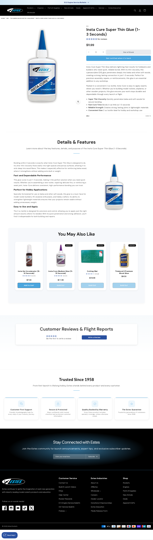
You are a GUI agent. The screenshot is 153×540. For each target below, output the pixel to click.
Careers (94, 495)
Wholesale (95, 491)
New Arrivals (128, 495)
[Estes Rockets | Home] (13, 481)
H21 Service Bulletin (66, 507)
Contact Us (63, 483)
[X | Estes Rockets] (31, 508)
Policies (62, 511)
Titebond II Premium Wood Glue (124, 272)
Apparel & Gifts (129, 503)
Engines (126, 487)
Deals (125, 499)
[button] (31, 8)
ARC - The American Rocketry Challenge (20, 18)
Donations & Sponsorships (101, 503)
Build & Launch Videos (67, 487)
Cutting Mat (92, 271)
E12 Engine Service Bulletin (69, 503)
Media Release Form (99, 511)
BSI (87, 26)
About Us (94, 483)
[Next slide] (79, 65)
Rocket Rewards (65, 499)
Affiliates (94, 487)
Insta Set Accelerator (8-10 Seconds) (29, 272)
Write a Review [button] (94, 337)
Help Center (63, 495)
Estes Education (97, 507)
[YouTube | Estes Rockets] (18, 508)
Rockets (126, 483)
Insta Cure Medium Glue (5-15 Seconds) (60, 272)
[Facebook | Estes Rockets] (4, 508)
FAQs (61, 491)
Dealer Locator (97, 499)
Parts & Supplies (129, 491)
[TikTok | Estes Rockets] (24, 508)
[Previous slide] (5, 65)
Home (3, 18)
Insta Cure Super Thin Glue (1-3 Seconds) (50, 18)
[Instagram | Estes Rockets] (11, 508)
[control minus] (88, 52)
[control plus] (103, 52)
